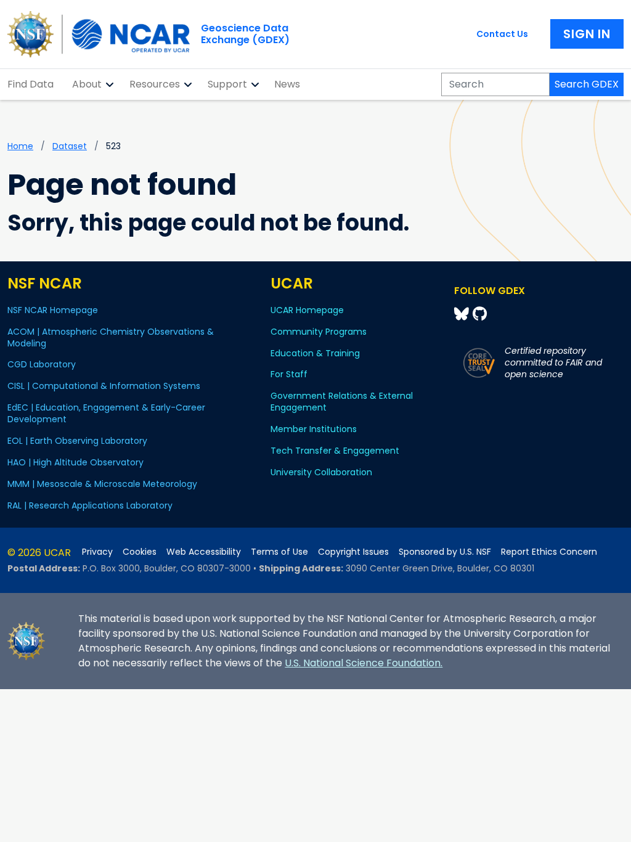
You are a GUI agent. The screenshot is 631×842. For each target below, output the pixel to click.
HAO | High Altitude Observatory (75, 462)
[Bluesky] (463, 314)
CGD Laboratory (41, 364)
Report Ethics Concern (549, 552)
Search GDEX (587, 84)
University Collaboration (321, 472)
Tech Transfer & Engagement (335, 450)
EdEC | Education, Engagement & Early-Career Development (106, 413)
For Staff (289, 374)
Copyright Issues (353, 552)
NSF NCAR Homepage (52, 310)
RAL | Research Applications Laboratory (90, 505)
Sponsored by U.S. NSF (445, 552)
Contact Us (502, 34)
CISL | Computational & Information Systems (103, 386)
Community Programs (319, 331)
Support (227, 84)
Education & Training (315, 353)
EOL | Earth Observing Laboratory (77, 441)
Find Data (30, 84)
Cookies (140, 552)
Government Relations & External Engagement (342, 402)
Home (20, 146)
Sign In (587, 34)
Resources (154, 84)
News (287, 84)
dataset (69, 146)
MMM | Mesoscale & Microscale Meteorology (102, 484)
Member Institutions (314, 429)
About (87, 84)
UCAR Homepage (307, 310)
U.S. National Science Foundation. (363, 663)
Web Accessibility (203, 552)
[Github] (480, 314)
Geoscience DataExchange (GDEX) (245, 34)
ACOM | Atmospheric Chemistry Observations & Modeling (110, 337)
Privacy (97, 552)
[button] (110, 84)
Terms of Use (279, 552)
